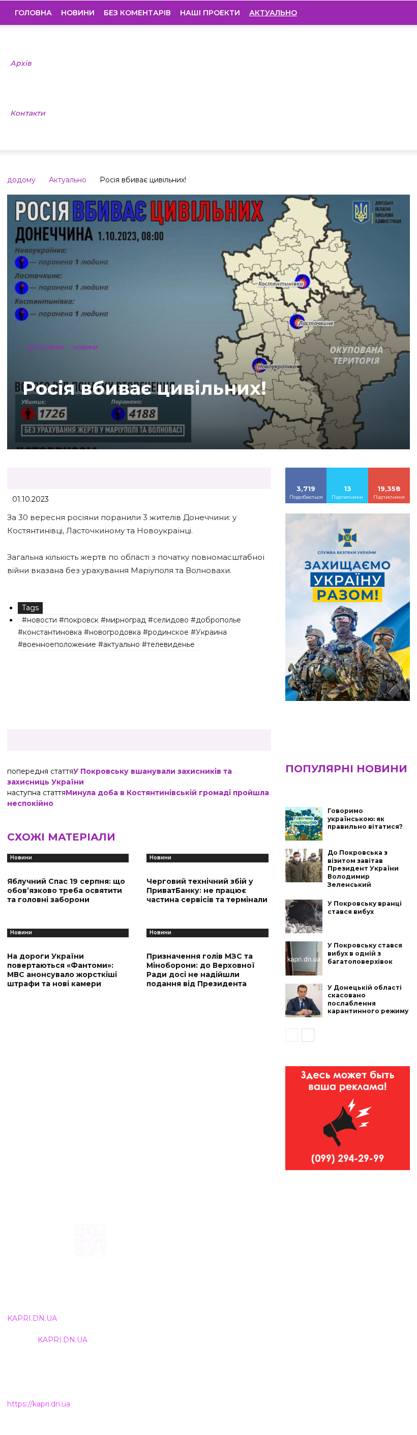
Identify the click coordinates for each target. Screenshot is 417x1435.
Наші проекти (210, 12)
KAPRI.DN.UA (32, 1318)
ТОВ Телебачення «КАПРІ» (188, 1274)
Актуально (67, 179)
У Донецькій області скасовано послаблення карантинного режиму (367, 999)
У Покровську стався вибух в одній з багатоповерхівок (364, 953)
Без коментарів (137, 12)
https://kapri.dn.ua (38, 1404)
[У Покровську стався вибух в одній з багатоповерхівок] (304, 958)
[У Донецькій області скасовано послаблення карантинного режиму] (304, 1000)
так (306, 471)
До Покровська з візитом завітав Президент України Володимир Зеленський (363, 868)
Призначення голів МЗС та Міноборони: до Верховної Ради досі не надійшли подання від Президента (200, 970)
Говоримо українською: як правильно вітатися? (365, 818)
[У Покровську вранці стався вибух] (304, 916)
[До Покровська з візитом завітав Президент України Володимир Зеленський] (304, 865)
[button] (394, 12)
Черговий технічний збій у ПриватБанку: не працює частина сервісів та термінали (206, 890)
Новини (78, 12)
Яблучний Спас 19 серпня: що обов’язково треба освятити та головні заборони (66, 890)
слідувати (348, 471)
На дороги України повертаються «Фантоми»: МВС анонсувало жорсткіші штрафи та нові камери (62, 970)
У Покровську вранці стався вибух (364, 907)
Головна (33, 12)
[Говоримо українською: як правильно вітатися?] (304, 824)
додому (21, 179)
